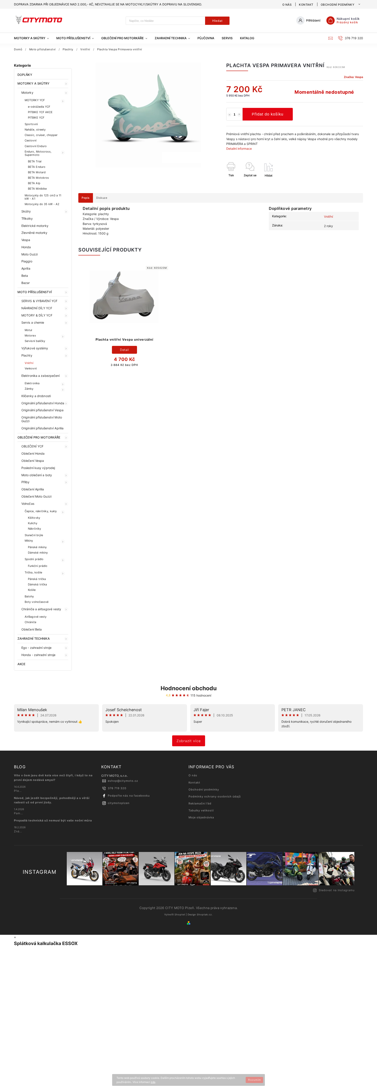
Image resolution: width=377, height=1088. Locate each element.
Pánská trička (37, 579)
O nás (287, 4)
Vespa (25, 240)
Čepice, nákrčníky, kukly (41, 511)
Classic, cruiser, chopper (41, 135)
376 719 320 (117, 788)
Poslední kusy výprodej (38, 468)
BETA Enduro (36, 166)
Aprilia (25, 268)
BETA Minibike (37, 188)
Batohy (29, 596)
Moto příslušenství (34, 292)
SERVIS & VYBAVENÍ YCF (39, 301)
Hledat (217, 20)
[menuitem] (33, 38)
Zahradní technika (33, 638)
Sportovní (31, 124)
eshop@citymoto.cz (123, 780)
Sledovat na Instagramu (337, 890)
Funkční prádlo (37, 566)
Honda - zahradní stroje (38, 655)
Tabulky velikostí (201, 810)
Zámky (29, 388)
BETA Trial (34, 161)
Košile (32, 590)
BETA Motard (37, 172)
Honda (26, 247)
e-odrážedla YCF (39, 106)
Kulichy (32, 523)
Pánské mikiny (37, 547)
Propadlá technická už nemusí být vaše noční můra (53, 820)
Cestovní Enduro (36, 146)
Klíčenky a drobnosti (36, 396)
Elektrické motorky (34, 226)
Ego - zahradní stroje (36, 647)
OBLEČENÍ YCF (32, 446)
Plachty (26, 355)
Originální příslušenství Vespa (42, 410)
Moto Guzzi (29, 254)
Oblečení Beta (31, 629)
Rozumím (254, 1079)
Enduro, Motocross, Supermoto (38, 153)
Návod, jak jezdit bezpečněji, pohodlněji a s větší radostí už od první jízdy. (51, 800)
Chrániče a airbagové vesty (41, 609)
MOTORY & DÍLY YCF (36, 315)
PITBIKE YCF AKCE (40, 112)
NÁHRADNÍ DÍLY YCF (36, 308)
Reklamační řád (199, 803)
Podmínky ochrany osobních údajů (214, 796)
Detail (124, 350)
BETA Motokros (38, 177)
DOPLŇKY (24, 74)
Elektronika (32, 383)
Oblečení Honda (33, 453)
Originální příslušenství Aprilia (42, 428)
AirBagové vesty (36, 616)
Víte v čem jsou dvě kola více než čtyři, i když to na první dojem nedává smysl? (53, 777)
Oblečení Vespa (32, 460)
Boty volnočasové (37, 602)
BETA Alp (34, 183)
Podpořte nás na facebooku (129, 795)
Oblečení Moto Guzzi (36, 496)
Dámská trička (37, 584)
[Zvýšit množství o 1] (239, 115)
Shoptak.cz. (205, 914)
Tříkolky (27, 218)
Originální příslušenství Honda (42, 403)
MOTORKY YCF (35, 100)
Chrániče (30, 622)
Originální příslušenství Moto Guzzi (41, 419)
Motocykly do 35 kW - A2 (42, 204)
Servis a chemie (32, 322)
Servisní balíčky (35, 341)
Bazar (25, 283)
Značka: (353, 77)
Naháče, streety (35, 129)
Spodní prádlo (34, 559)
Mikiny (29, 540)
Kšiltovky (34, 517)
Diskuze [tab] (101, 197)
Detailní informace (239, 148)
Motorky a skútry (33, 83)
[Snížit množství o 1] (229, 115)
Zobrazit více (189, 741)
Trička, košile (33, 572)
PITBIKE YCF (36, 117)
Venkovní (31, 368)
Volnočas (27, 503)
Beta (24, 275)
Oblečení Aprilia (32, 489)
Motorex (30, 335)
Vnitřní (29, 363)
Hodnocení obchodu (189, 688)
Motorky (27, 92)
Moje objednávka (201, 817)
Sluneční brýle (34, 535)
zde (153, 1082)
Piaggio (26, 261)
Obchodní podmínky (338, 4)
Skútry (26, 211)
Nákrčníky (34, 528)
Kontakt (306, 4)
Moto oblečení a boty (36, 475)
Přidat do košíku (267, 114)
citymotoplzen (119, 803)
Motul (28, 330)
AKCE (21, 664)
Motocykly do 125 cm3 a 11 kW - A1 (43, 197)
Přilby (25, 482)
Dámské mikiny (38, 552)
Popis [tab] (86, 197)
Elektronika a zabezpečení (40, 375)
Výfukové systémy (34, 348)
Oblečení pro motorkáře (38, 437)
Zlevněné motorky (34, 233)
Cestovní (30, 140)
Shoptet (180, 914)
